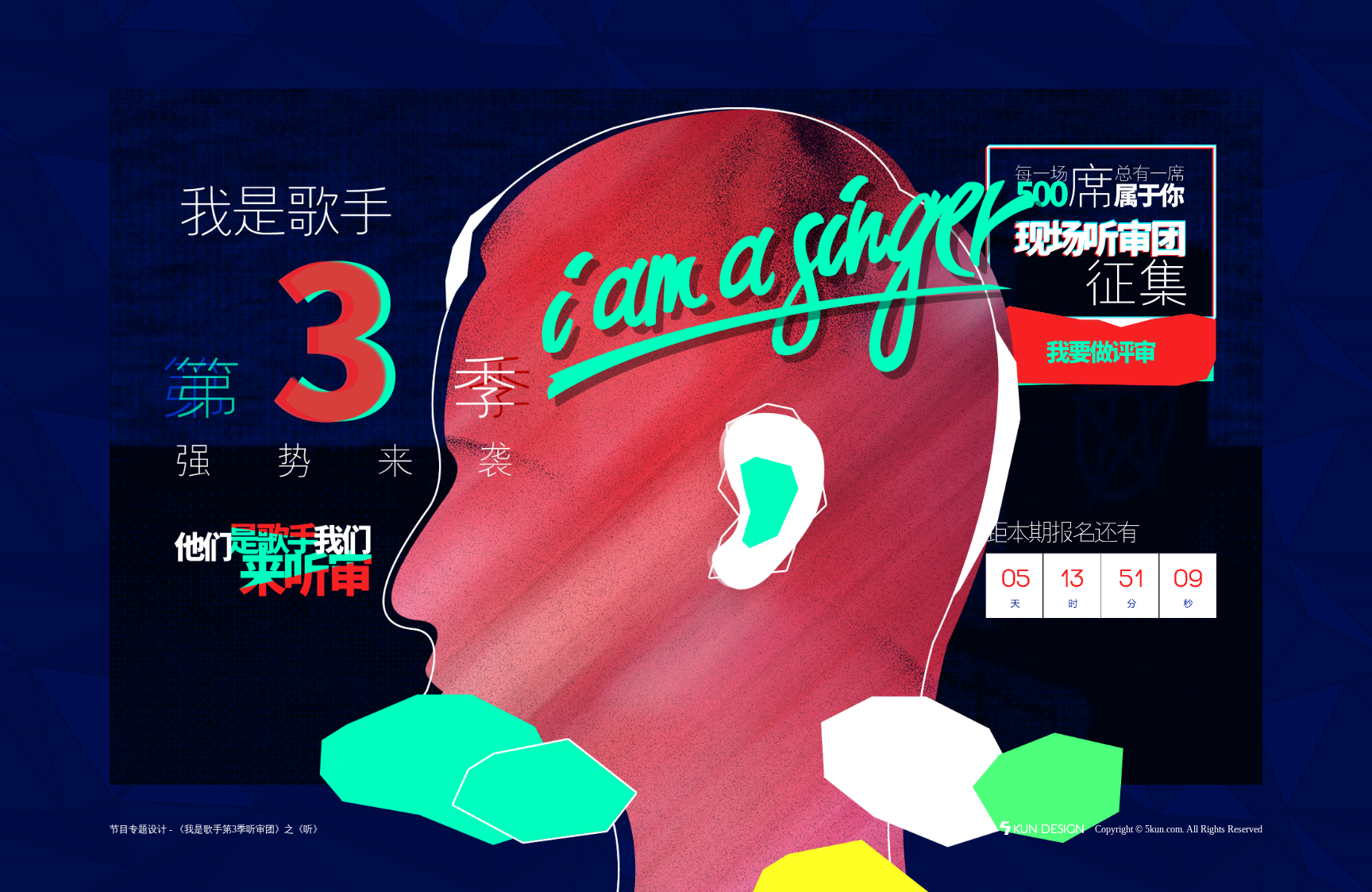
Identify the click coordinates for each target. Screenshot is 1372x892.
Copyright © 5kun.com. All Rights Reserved (1178, 829)
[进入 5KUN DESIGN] (1042, 831)
